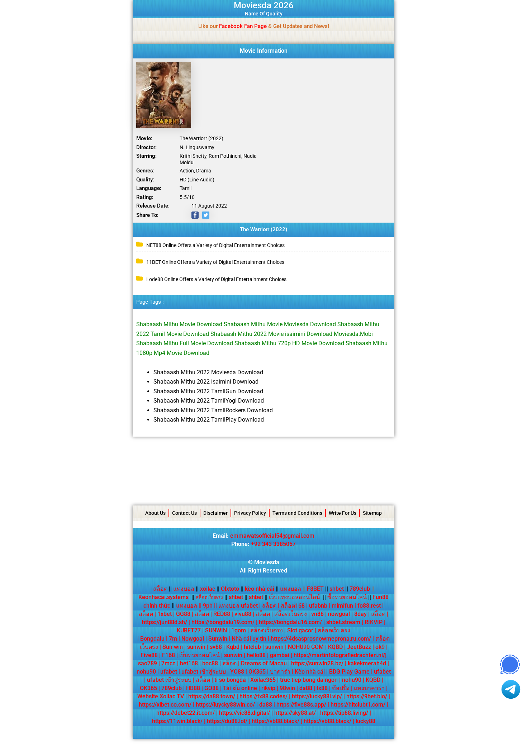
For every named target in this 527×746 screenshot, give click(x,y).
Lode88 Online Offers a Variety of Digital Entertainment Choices (216, 279)
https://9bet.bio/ (366, 696)
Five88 (149, 655)
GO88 (211, 688)
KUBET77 (189, 630)
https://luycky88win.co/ (225, 704)
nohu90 (146, 671)
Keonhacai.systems (163, 597)
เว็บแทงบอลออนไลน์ (294, 597)
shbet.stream (343, 622)
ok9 (380, 646)
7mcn (168, 663)
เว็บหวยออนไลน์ (199, 655)
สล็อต (160, 588)
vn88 (317, 613)
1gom (238, 630)
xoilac (209, 588)
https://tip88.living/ (344, 712)
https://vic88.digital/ (244, 712)
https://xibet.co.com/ (165, 704)
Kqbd (232, 646)
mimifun (342, 605)
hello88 (256, 655)
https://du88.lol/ (227, 721)
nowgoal (339, 613)
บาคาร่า (280, 671)
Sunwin (217, 638)
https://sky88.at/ (295, 712)
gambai (279, 655)
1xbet (164, 613)
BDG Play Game (349, 671)
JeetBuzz (359, 646)
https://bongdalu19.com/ (223, 622)
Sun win (172, 646)
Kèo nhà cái (310, 671)
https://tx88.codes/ (263, 696)
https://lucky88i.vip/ (317, 696)
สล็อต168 (293, 605)
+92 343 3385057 (273, 544)
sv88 (216, 646)
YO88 (237, 671)
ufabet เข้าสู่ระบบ (203, 671)
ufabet (168, 671)
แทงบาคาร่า (369, 688)
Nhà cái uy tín (249, 638)
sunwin (196, 646)
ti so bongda (230, 679)
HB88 (193, 688)
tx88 (322, 688)
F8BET (315, 588)
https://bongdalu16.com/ (290, 622)
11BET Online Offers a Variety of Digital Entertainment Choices (215, 262)
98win (287, 688)
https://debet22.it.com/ (185, 712)
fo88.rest (369, 605)
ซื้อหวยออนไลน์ (347, 597)
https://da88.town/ (211, 696)
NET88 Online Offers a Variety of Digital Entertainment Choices (215, 245)
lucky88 (365, 721)
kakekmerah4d (367, 663)
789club (360, 588)
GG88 (183, 613)
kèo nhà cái (259, 588)
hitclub (252, 646)
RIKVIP (374, 622)
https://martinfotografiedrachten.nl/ (339, 655)
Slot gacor (300, 630)
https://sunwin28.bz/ (317, 663)
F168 (168, 655)
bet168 (189, 663)
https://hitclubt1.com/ (358, 704)
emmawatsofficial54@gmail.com (272, 535)
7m (173, 638)
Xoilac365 (263, 679)
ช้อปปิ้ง (341, 688)
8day (360, 613)
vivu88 (242, 613)
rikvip (268, 688)
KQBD (335, 646)
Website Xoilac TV (160, 696)
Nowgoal (192, 638)
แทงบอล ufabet (238, 605)
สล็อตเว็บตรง (290, 613)
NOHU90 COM (306, 646)
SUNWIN (216, 630)
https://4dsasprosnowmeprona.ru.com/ (321, 638)
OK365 (257, 671)
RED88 (221, 613)
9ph (208, 605)
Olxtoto (232, 588)
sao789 (147, 663)
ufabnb (318, 605)
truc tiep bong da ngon (309, 679)
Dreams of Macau (264, 663)
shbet (336, 588)
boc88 (210, 663)
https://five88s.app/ (301, 704)
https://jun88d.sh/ (164, 622)
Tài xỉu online (240, 688)
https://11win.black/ (177, 721)
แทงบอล (186, 588)
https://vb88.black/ (275, 721)
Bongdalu (152, 638)
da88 (305, 688)
